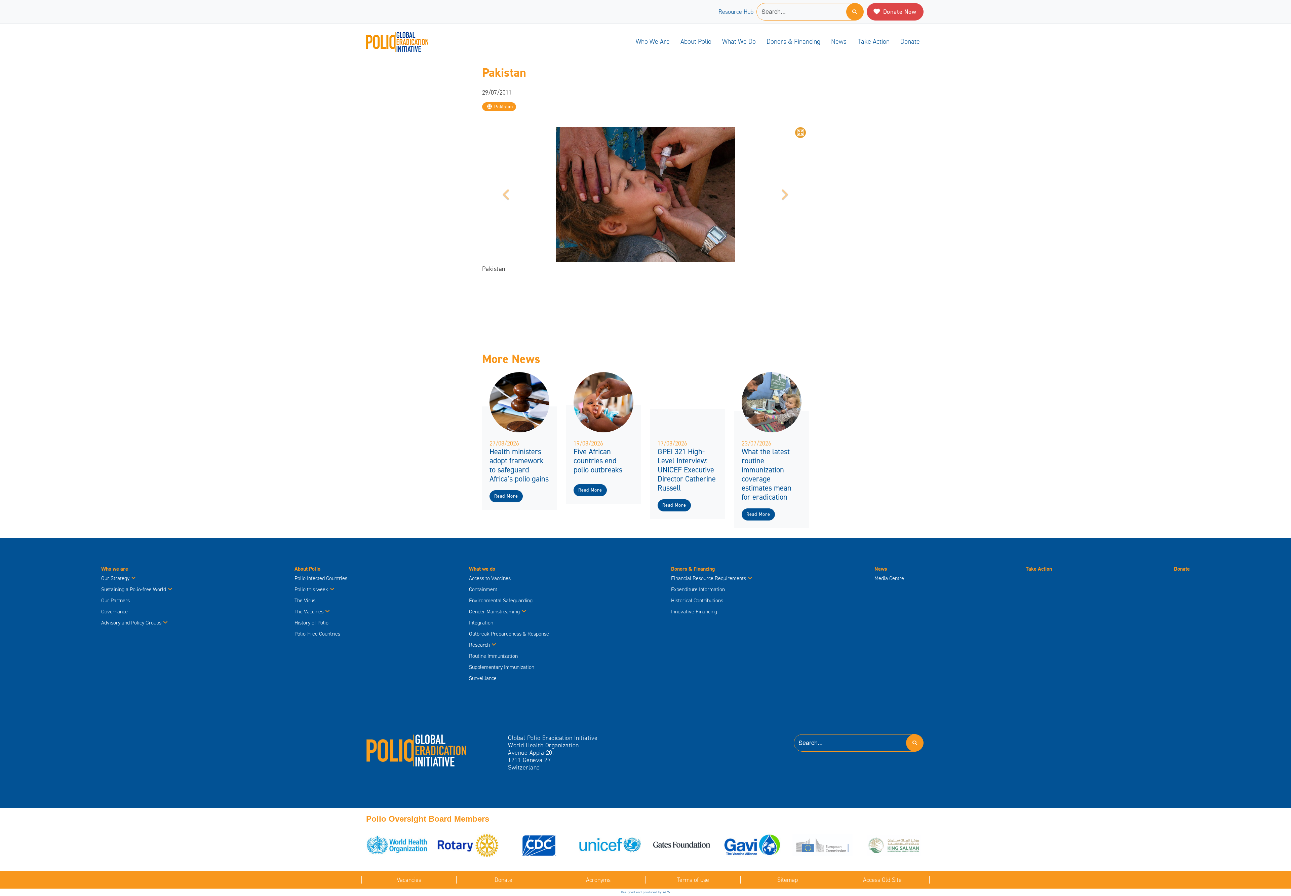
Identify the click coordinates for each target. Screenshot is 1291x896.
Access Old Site (882, 880)
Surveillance (483, 678)
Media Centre (889, 578)
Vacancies (409, 880)
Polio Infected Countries (321, 578)
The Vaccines (309, 611)
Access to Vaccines (490, 578)
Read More (506, 496)
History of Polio (311, 622)
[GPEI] (416, 750)
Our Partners (115, 600)
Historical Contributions (697, 600)
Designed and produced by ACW (645, 892)
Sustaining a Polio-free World (133, 589)
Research (479, 644)
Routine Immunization (493, 655)
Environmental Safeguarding (501, 600)
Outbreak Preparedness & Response (509, 633)
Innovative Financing (694, 611)
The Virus (305, 600)
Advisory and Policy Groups (131, 622)
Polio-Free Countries (317, 633)
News (839, 41)
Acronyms (598, 880)
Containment (483, 589)
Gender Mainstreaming (494, 611)
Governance (114, 611)
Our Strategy (115, 578)
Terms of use (693, 880)
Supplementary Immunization (501, 667)
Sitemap (787, 880)
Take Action (874, 41)
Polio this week (311, 589)
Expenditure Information (698, 589)
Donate (910, 41)
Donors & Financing (793, 41)
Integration (481, 622)
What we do (739, 41)
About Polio (695, 41)
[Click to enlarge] (800, 132)
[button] (506, 194)
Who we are (653, 41)
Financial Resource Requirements (708, 578)
